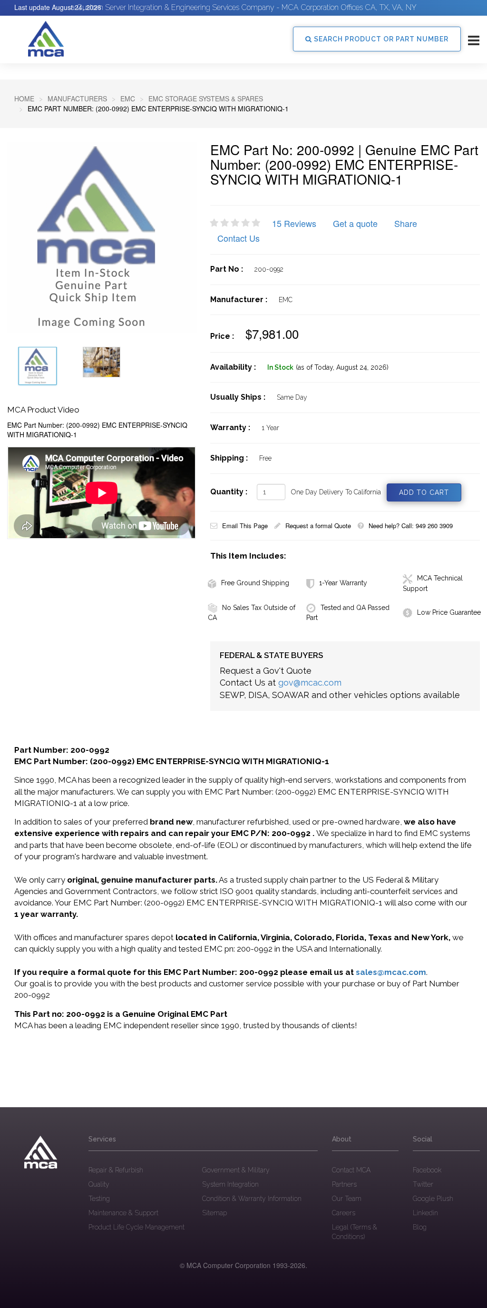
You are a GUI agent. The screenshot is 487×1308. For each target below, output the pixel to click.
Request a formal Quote (318, 525)
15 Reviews (294, 223)
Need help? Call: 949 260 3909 (411, 525)
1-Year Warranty (343, 583)
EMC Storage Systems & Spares (205, 98)
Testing (99, 1198)
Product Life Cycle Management (136, 1227)
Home (24, 98)
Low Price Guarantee (449, 612)
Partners (344, 1184)
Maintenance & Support (123, 1213)
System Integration (230, 1184)
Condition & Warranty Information (252, 1198)
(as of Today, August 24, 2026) (342, 367)
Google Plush (433, 1198)
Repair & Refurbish (115, 1170)
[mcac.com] (46, 39)
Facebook (427, 1170)
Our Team (346, 1198)
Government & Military (236, 1170)
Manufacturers (77, 98)
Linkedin (425, 1213)
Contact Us (238, 238)
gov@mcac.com (309, 683)
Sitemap (214, 1213)
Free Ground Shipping (255, 583)
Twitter (423, 1184)
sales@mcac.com (391, 972)
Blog (420, 1227)
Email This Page (245, 525)
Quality (98, 1184)
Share (405, 223)
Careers (343, 1213)
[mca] (40, 1152)
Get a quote (355, 223)
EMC (127, 98)
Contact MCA (351, 1170)
